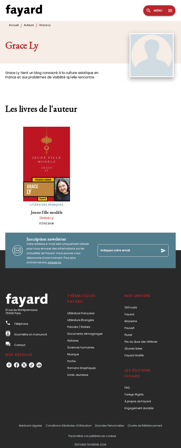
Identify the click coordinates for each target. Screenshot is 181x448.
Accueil (14, 25)
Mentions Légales (30, 425)
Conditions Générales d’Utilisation (69, 425)
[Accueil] (23, 10)
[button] (87, 313)
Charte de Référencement (145, 425)
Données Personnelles (109, 425)
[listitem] (9, 365)
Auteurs (29, 25)
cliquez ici (54, 262)
